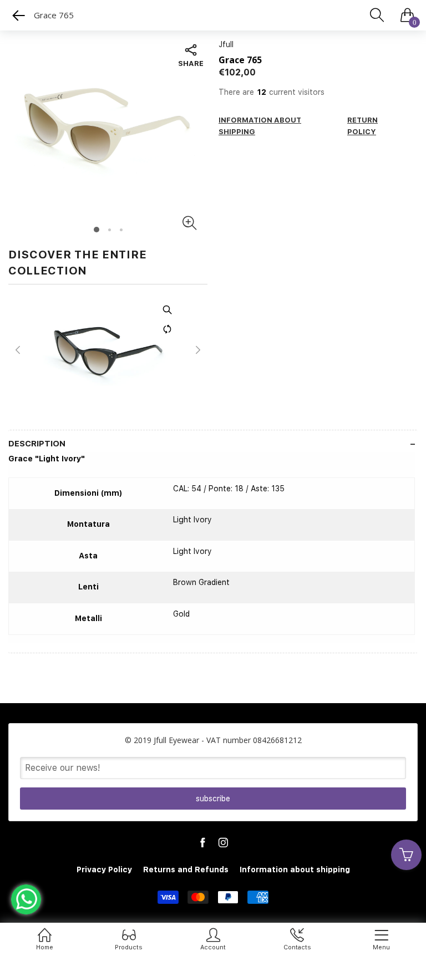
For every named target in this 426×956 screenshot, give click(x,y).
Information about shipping (295, 869)
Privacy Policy (104, 869)
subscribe (213, 798)
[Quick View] (10, 309)
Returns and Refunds (186, 869)
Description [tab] (36, 444)
